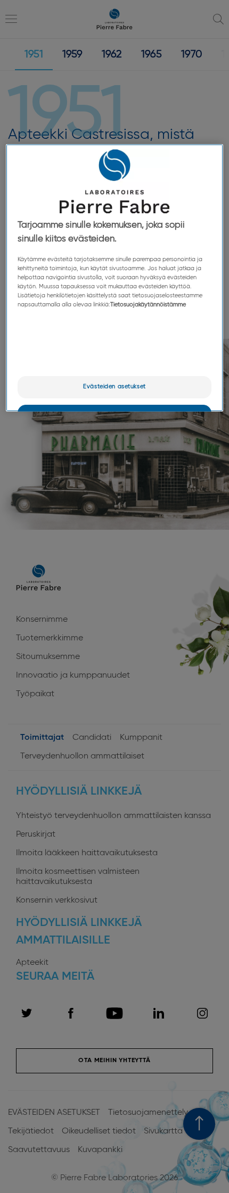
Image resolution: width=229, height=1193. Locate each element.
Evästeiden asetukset (114, 386)
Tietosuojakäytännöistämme (148, 305)
